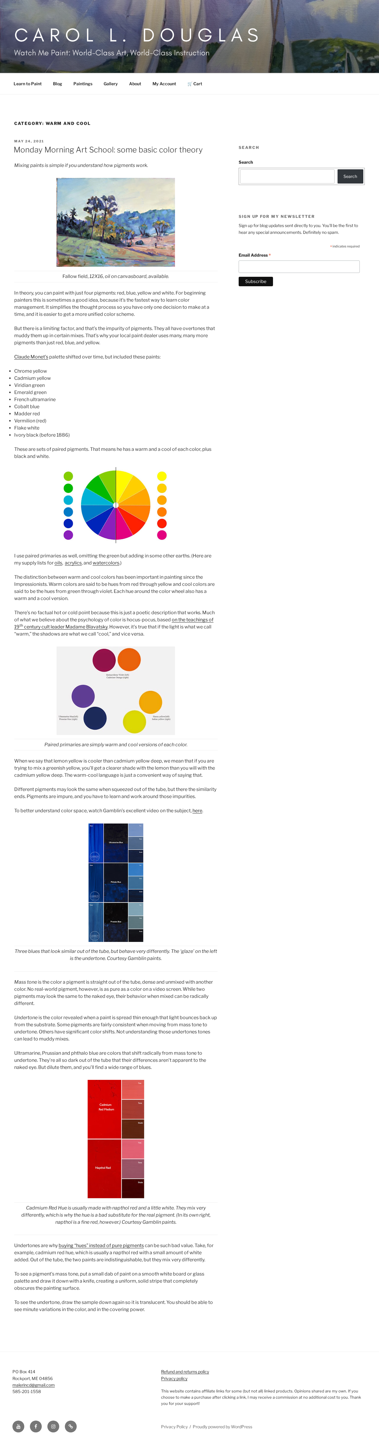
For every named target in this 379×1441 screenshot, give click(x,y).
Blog (57, 83)
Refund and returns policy (185, 1371)
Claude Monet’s (31, 357)
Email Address (255, 256)
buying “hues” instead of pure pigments (101, 1245)
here (197, 810)
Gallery (111, 83)
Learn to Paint (28, 83)
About (135, 83)
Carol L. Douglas (139, 34)
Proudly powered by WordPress (222, 1426)
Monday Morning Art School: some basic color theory (108, 149)
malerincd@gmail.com (33, 1384)
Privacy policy (174, 1378)
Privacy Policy (174, 1426)
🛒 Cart (194, 83)
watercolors (106, 563)
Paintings (82, 83)
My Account (164, 83)
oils (58, 563)
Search (246, 162)
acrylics (73, 563)
